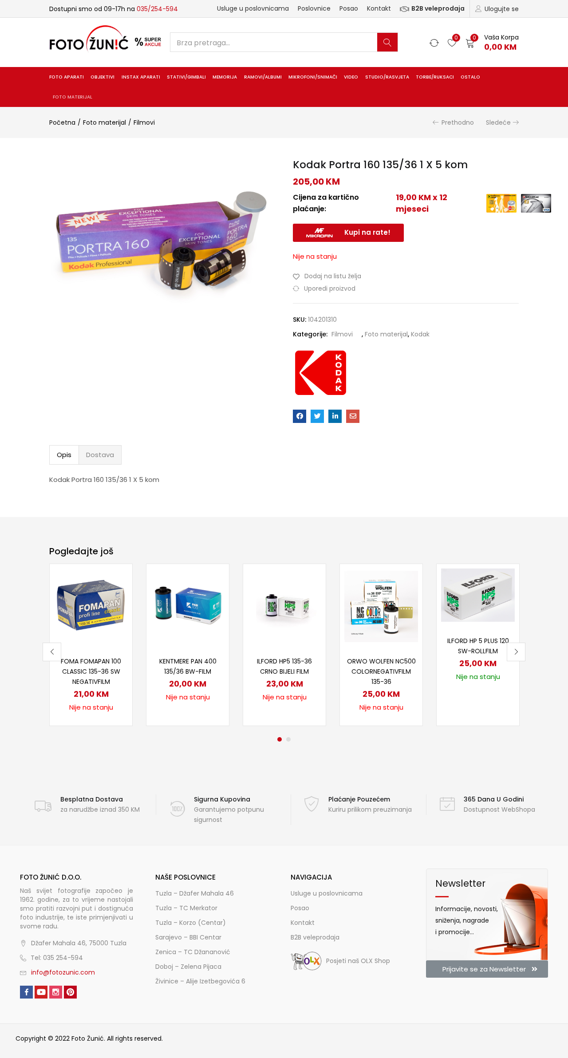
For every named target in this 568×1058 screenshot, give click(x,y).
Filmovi (144, 122)
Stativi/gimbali (186, 77)
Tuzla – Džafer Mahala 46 (194, 893)
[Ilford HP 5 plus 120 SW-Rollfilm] (478, 594)
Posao (348, 8)
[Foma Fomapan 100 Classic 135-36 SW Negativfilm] (91, 604)
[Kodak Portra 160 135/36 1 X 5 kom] (299, 416)
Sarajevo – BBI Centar (188, 937)
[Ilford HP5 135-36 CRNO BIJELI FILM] (284, 604)
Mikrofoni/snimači (312, 77)
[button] (492, 42)
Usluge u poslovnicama (253, 8)
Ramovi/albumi (263, 77)
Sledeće (498, 122)
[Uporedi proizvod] (115, 596)
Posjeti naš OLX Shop (358, 960)
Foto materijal (72, 97)
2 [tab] (288, 739)
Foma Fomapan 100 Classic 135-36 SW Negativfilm (91, 671)
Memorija (225, 77)
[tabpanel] (91, 645)
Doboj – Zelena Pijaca (188, 966)
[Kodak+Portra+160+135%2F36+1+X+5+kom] (317, 416)
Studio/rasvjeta (387, 77)
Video (351, 77)
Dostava (100, 454)
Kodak (420, 334)
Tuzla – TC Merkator (186, 908)
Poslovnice (314, 8)
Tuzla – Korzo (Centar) (190, 922)
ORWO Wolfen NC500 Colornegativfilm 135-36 (381, 671)
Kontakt (379, 8)
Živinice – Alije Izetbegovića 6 (200, 981)
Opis (64, 454)
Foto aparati (66, 77)
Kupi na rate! (367, 232)
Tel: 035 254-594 (57, 957)
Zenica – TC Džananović (192, 951)
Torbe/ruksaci (435, 77)
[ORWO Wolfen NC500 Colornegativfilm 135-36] (381, 604)
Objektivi (102, 77)
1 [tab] (279, 739)
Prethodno (458, 122)
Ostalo (470, 77)
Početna (62, 122)
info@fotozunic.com (63, 972)
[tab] (64, 455)
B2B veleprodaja (438, 8)
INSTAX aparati (141, 77)
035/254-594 (157, 8)
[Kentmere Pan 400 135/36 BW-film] (187, 604)
